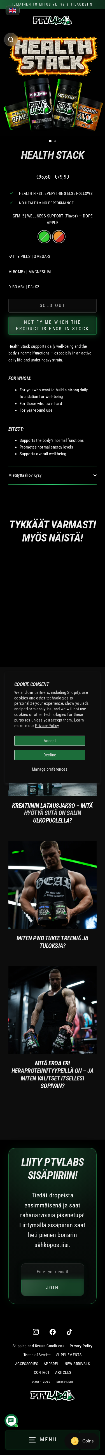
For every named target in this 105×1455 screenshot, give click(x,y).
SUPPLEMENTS (68, 1355)
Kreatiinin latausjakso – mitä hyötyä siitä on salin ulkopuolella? (52, 813)
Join (52, 1287)
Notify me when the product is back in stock (52, 325)
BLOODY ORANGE (59, 237)
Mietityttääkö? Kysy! (25, 475)
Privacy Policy (47, 725)
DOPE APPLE (44, 237)
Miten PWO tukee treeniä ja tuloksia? (52, 941)
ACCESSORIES (26, 1363)
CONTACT (42, 1372)
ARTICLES (63, 1372)
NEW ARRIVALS (77, 1363)
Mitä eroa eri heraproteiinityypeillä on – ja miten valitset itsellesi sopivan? (52, 1074)
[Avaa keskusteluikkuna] (11, 1420)
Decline (49, 755)
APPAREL (51, 1363)
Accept (50, 740)
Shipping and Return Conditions (38, 1346)
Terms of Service (37, 1355)
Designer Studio (65, 1381)
